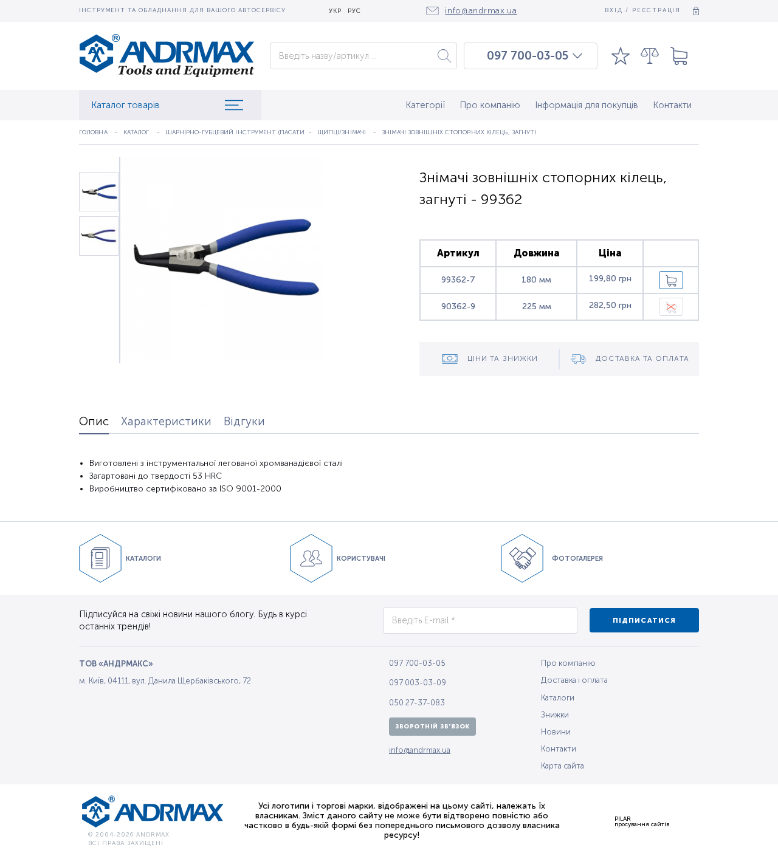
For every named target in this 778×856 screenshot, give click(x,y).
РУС (354, 11)
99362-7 (458, 280)
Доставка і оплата (574, 680)
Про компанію (490, 105)
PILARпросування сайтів (641, 821)
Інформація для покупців (586, 105)
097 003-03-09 (417, 682)
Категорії (425, 105)
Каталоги (557, 697)
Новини (556, 731)
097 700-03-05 (527, 56)
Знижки (555, 714)
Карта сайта (562, 765)
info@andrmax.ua (419, 750)
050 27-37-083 (417, 702)
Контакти (672, 105)
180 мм (536, 280)
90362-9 (458, 306)
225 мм (536, 306)
